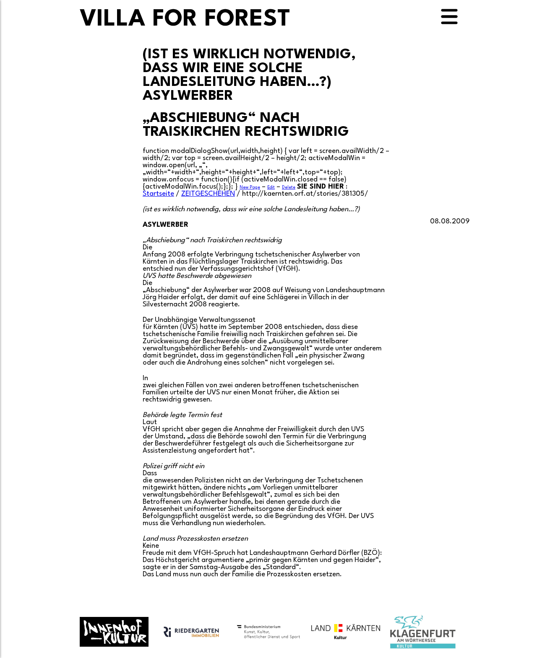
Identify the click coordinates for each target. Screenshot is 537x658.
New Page (250, 187)
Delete (288, 187)
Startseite (158, 193)
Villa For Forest (185, 19)
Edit (271, 187)
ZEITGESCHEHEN (208, 193)
